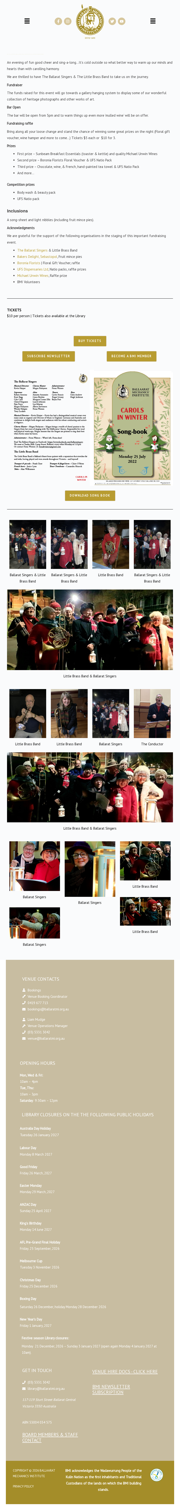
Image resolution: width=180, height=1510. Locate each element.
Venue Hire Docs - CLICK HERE (125, 1275)
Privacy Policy (23, 1390)
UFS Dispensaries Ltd (32, 172)
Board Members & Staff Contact (50, 1341)
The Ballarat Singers (32, 153)
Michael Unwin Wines (33, 179)
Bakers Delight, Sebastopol (37, 160)
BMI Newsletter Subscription (111, 1293)
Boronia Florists (28, 166)
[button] (148, 1416)
